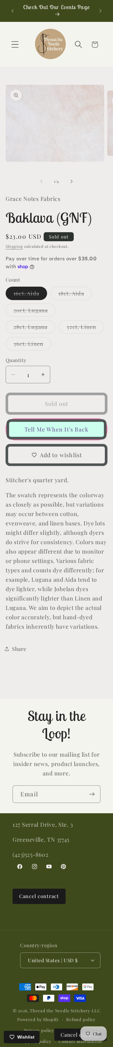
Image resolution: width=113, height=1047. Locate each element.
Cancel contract (39, 896)
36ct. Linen (32, 345)
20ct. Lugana (34, 311)
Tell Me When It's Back (56, 429)
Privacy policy (39, 1030)
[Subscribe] (91, 794)
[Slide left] (41, 181)
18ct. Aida (75, 294)
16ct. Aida (30, 294)
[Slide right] (71, 181)
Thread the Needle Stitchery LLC (65, 1010)
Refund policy (81, 1019)
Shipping (14, 246)
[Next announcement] (100, 11)
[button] (15, 44)
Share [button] (19, 648)
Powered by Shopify (38, 1019)
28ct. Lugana (34, 328)
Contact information (80, 1041)
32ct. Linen (85, 328)
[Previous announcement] (12, 11)
